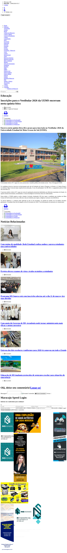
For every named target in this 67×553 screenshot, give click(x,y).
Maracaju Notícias (8, 58)
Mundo (6, 62)
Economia (6, 41)
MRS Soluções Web (19, 536)
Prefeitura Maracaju (9, 78)
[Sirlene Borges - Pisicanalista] (20, 481)
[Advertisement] (30, 19)
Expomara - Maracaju (9, 50)
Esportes (6, 46)
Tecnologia (7, 83)
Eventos (6, 49)
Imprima (6, 115)
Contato (6, 5)
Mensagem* (4, 393)
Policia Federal (8, 72)
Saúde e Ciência (8, 81)
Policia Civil (7, 71)
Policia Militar (7, 74)
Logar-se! (35, 387)
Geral (5, 52)
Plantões (6, 66)
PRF (5, 80)
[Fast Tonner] (14, 503)
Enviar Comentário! (41, 393)
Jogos (5, 56)
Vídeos (6, 84)
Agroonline (7, 28)
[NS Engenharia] (7, 461)
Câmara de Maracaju (9, 33)
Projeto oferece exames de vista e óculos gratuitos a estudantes (27, 271)
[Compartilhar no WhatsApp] (12, 124)
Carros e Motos (8, 34)
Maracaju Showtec (9, 59)
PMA (5, 68)
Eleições (6, 44)
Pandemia (6, 65)
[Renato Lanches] (27, 432)
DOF (5, 40)
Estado (5, 47)
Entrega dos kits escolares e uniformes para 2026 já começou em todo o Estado (33, 350)
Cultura (6, 37)
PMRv (5, 69)
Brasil (5, 31)
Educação (6, 43)
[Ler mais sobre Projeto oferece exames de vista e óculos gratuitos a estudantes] (11, 268)
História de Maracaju (12, 88)
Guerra (6, 53)
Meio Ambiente (8, 60)
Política (6, 77)
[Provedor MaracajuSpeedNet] (59, 461)
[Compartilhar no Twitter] (11, 123)
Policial (6, 75)
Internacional (7, 55)
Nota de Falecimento (9, 63)
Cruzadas (6, 87)
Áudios (6, 30)
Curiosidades (7, 38)
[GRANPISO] (7, 552)
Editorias (6, 27)
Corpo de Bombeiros (9, 36)
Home (5, 25)
